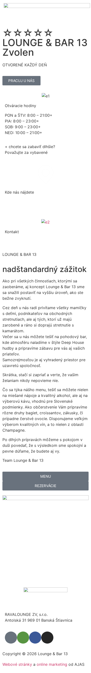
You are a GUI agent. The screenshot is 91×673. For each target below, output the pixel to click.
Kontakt (12, 231)
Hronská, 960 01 (20, 201)
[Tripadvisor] (23, 638)
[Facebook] (35, 638)
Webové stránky (17, 664)
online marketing (52, 664)
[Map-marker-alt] (11, 638)
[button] (82, 12)
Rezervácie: (15, 241)
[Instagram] (47, 638)
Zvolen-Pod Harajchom (26, 207)
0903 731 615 (39, 241)
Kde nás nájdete (19, 192)
